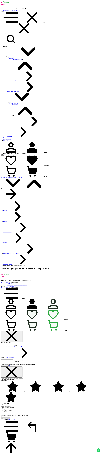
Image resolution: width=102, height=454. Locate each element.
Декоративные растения (6, 177)
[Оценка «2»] (81, 391)
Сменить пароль (4, 365)
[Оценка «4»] (35, 391)
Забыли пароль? (18, 346)
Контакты (18, 10)
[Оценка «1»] (11, 402)
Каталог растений (5, 283)
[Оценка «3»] (58, 391)
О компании (13, 10)
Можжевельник (15, 104)
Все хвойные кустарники (18, 126)
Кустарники (20, 177)
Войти (2, 154)
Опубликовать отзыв (5, 418)
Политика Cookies (5, 282)
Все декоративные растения (13, 91)
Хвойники (11, 58)
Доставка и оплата (5, 10)
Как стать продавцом (11, 286)
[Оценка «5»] (12, 391)
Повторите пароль (18, 363)
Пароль (15, 345)
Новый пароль (17, 361)
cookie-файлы (11, 419)
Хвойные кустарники (17, 59)
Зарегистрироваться (9, 154)
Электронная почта (18, 343)
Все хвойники (15, 80)
